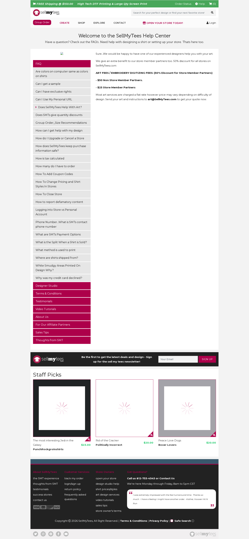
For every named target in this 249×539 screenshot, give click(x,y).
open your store (106, 478)
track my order (73, 478)
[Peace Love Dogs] (187, 408)
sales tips (101, 505)
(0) (214, 3)
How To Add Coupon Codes (54, 174)
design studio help (107, 483)
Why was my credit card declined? (59, 278)
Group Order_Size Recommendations (61, 122)
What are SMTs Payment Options (58, 234)
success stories (42, 494)
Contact (119, 22)
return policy (72, 489)
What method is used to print (56, 250)
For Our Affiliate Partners (53, 324)
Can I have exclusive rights (53, 91)
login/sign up (72, 483)
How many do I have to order (55, 166)
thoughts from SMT (45, 483)
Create (64, 22)
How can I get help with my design (59, 130)
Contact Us (167, 478)
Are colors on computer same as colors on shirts (62, 74)
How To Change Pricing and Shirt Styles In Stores (58, 184)
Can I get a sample (48, 83)
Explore (99, 22)
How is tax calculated (50, 158)
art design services (107, 494)
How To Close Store (49, 194)
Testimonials (44, 301)
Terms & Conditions (48, 293)
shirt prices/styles (106, 489)
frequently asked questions (75, 497)
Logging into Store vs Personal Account (56, 212)
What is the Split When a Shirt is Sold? (61, 242)
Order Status (183, 3)
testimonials (40, 489)
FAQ (38, 63)
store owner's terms (108, 510)
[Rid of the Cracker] (124, 408)
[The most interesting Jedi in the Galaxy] (62, 408)
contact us (40, 500)
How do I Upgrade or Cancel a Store (60, 138)
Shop (81, 22)
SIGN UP (207, 359)
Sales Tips (42, 332)
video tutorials (105, 500)
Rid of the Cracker (107, 440)
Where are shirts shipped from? (57, 257)
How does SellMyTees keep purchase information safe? (61, 148)
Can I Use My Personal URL (54, 99)
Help (201, 3)
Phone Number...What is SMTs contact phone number (61, 224)
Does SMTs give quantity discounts (59, 115)
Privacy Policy (158, 520)
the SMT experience (46, 478)
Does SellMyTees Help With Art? (59, 107)
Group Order (42, 22)
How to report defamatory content (59, 202)
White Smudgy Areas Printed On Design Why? (58, 268)
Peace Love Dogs (169, 440)
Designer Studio (46, 285)
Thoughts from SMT (49, 340)
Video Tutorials (46, 309)
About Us (42, 316)
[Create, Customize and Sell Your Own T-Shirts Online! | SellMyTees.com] (46, 12)
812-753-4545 (146, 478)
